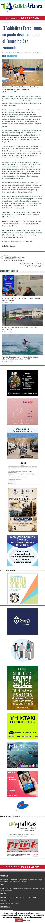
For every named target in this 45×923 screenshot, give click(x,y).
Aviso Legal (3, 903)
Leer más (26, 920)
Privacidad (11, 903)
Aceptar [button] (19, 920)
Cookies (16, 903)
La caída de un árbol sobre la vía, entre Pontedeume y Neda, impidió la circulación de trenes (14, 258)
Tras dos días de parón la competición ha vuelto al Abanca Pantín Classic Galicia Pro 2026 (20, 358)
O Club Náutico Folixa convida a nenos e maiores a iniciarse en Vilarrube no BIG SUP (30, 264)
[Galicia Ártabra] (22, 6)
